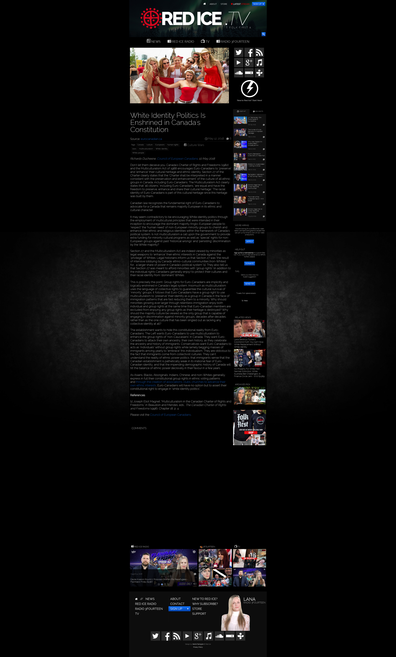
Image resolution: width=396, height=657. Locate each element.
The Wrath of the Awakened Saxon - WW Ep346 (256, 198)
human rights (173, 145)
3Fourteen (209, 546)
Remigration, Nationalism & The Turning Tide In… (256, 175)
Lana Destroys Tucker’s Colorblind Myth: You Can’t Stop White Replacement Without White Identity (248, 343)
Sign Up (257, 4)
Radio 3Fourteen (234, 41)
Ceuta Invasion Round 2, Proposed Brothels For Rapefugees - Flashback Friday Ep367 (159, 580)
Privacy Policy (198, 647)
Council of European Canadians (177, 158)
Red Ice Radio (182, 41)
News (155, 41)
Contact (177, 604)
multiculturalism (146, 149)
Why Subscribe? (205, 604)
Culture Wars (195, 145)
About (213, 4)
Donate (249, 263)
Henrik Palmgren (198, 644)
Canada (140, 145)
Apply (249, 241)
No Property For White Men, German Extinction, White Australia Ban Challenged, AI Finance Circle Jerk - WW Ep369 (249, 372)
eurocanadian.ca (151, 139)
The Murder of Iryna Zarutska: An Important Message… (255, 131)
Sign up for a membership (244, 253)
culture (149, 145)
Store (224, 4)
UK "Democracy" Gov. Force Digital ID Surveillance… (255, 119)
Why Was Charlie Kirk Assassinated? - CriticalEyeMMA (255, 143)
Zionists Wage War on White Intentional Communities (255, 186)
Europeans (160, 145)
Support (199, 613)
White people (138, 153)
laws (134, 149)
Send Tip (249, 283)
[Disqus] (180, 456)
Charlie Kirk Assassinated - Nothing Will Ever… (256, 165)
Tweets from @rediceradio (246, 293)
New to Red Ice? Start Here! (249, 99)
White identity (162, 149)
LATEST (241, 4)
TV (207, 41)
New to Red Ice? (204, 599)
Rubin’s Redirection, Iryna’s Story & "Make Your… (256, 154)
